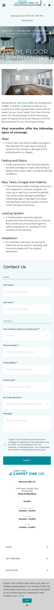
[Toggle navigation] (4, 5)
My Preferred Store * (12, 397)
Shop (9, 547)
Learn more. (18, 596)
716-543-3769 (27, 20)
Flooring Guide (24, 31)
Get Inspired (13, 558)
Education (12, 570)
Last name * (8, 302)
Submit (27, 460)
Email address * (10, 363)
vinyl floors (22, 103)
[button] (39, 5)
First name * (8, 285)
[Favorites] (44, 5)
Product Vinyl (41, 31)
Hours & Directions (27, 494)
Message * (8, 414)
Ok (27, 600)
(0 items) (49, 5)
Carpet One (7, 31)
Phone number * (10, 345)
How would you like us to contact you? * (21, 329)
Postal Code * (9, 380)
